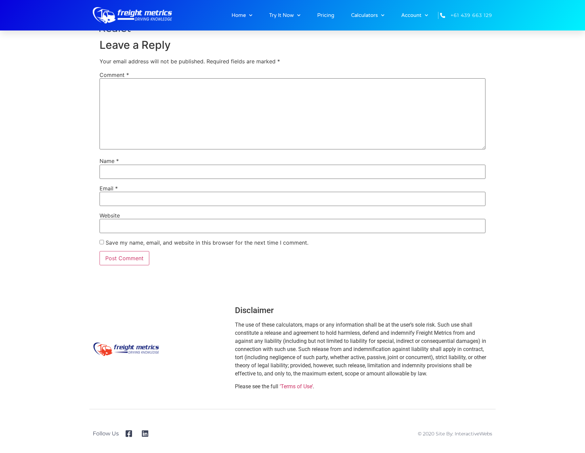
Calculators (364, 15)
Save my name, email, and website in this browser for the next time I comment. (207, 242)
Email (109, 188)
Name (109, 161)
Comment (114, 75)
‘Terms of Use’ (296, 386)
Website (110, 215)
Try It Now (281, 15)
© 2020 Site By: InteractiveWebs (455, 434)
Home (239, 15)
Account (411, 15)
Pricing (325, 15)
